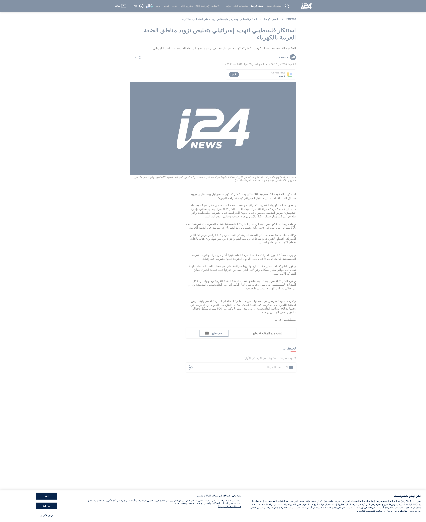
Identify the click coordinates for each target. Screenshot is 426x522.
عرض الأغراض (46, 515)
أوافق (46, 496)
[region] (213, 506)
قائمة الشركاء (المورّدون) (229, 506)
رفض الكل (46, 506)
